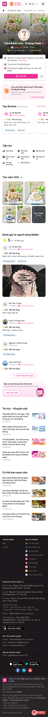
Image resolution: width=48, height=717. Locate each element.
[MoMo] (3, 11)
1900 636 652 (21, 639)
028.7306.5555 (22, 617)
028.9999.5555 (9, 620)
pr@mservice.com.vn (16, 655)
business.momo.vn (17, 645)
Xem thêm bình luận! (25, 376)
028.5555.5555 (23, 620)
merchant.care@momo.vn (18, 642)
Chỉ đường (22, 60)
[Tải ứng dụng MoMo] (16, 664)
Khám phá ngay (37, 97)
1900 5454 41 (15, 613)
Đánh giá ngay (12, 393)
